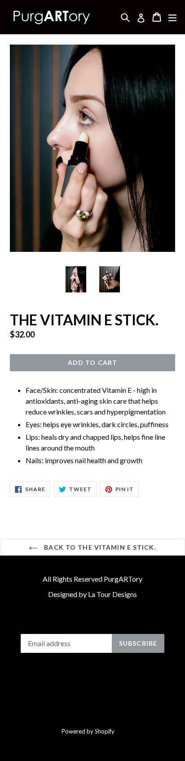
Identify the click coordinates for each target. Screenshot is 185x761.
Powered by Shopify (88, 731)
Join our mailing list (93, 622)
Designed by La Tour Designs (92, 594)
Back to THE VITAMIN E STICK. (99, 547)
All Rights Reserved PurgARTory (92, 578)
